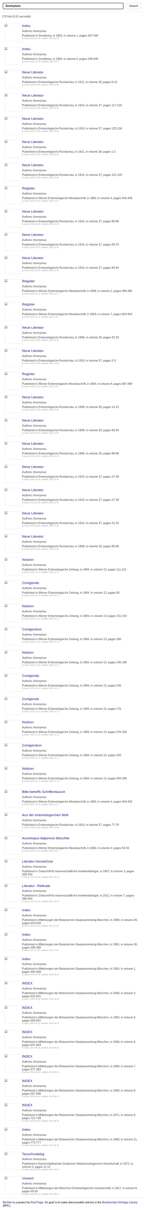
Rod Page (37, 1202)
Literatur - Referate (36, 886)
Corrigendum (32, 629)
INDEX (27, 983)
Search (133, 5)
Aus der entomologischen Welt (45, 815)
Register (28, 188)
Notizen (28, 559)
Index (26, 26)
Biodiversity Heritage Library (120, 1202)
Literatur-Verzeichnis (37, 861)
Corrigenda (30, 583)
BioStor (7, 1202)
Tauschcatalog (33, 1154)
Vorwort (28, 1178)
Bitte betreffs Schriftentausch (43, 792)
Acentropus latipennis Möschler (46, 838)
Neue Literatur (33, 72)
